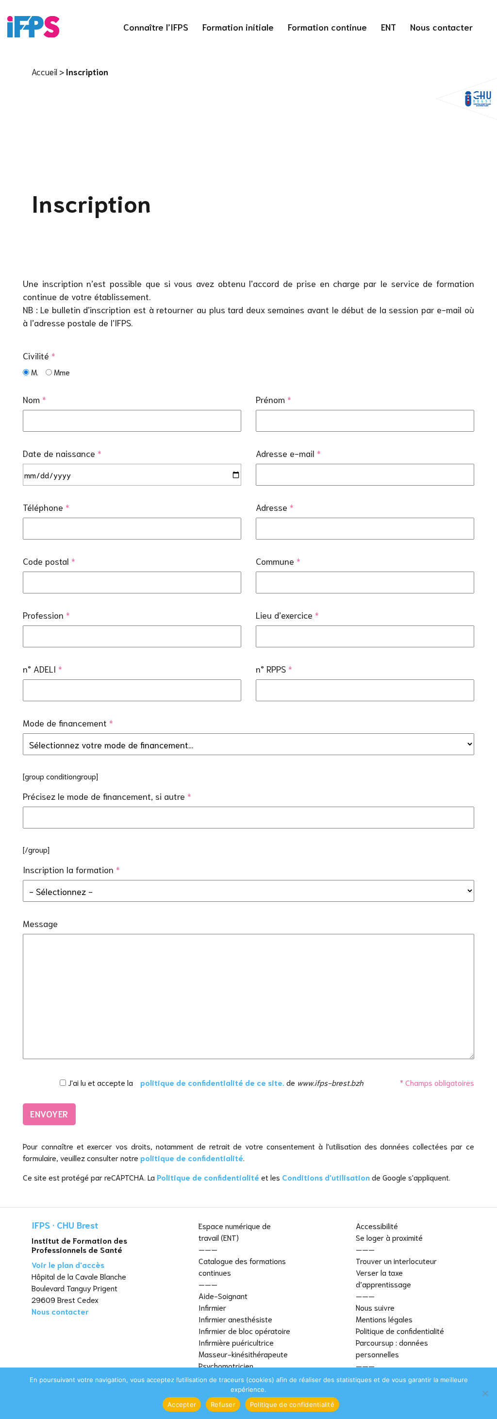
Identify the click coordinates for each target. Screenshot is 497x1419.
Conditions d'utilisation (326, 1177)
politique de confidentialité (191, 1157)
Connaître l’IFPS (155, 27)
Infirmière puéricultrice (236, 1342)
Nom (34, 399)
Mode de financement (68, 722)
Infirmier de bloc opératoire (244, 1330)
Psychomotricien (226, 1365)
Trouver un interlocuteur (396, 1260)
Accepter (181, 1404)
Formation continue (327, 27)
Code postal (49, 561)
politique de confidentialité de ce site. (212, 1082)
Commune (278, 561)
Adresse (275, 507)
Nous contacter (441, 27)
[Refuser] (485, 1393)
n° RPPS (274, 669)
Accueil (44, 71)
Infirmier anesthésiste (235, 1319)
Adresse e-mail (288, 453)
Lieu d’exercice (287, 615)
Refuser (223, 1404)
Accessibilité (377, 1225)
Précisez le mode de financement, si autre (107, 796)
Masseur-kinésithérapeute (243, 1354)
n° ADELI (42, 669)
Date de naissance (62, 453)
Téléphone (46, 507)
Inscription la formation (71, 869)
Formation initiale (238, 27)
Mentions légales (384, 1319)
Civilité (39, 355)
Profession (46, 615)
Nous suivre (375, 1307)
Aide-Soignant (223, 1295)
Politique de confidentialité (208, 1177)
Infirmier (212, 1307)
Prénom (273, 399)
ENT (388, 27)
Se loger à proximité (389, 1237)
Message (40, 923)
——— (208, 1249)
